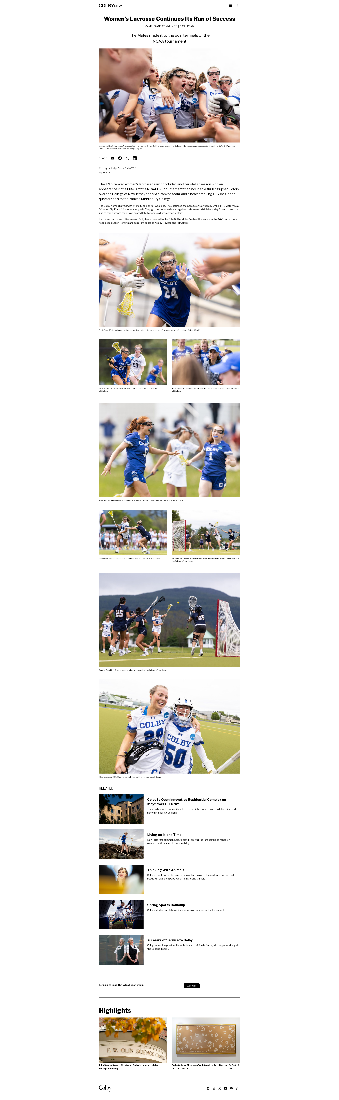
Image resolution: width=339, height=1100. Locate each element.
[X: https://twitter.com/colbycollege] (127, 158)
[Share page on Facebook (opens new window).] (120, 158)
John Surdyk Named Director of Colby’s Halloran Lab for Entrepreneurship (128, 1067)
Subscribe (192, 986)
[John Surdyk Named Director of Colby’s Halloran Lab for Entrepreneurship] (133, 1040)
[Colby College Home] (106, 1088)
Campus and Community (161, 26)
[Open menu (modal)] (231, 5)
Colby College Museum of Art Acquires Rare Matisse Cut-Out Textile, (206, 1067)
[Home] (111, 5)
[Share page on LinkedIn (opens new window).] (135, 158)
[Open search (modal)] (237, 5)
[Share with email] (112, 158)
